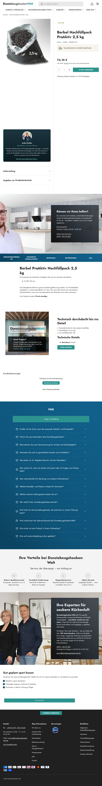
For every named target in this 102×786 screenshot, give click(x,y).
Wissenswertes (36, 752)
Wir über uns (36, 728)
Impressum (83, 734)
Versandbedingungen (87, 738)
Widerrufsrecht (85, 742)
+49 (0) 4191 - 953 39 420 (16, 728)
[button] (97, 4)
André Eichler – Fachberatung (37, 733)
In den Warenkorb (86, 70)
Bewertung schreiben (51, 383)
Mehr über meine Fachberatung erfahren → (27, 159)
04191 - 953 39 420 (64, 236)
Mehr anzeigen (66, 347)
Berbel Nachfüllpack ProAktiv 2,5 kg (19, 15)
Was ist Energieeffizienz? (37, 747)
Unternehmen (36, 738)
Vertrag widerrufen (86, 754)
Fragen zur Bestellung (51, 419)
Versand (66, 63)
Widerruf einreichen (51, 713)
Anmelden (39, 700)
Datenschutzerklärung (87, 750)
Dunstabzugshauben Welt (14, 779)
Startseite (5, 15)
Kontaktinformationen (87, 746)
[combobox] (61, 4)
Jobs (33, 756)
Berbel (59, 42)
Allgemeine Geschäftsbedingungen (87, 729)
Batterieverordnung (38, 742)
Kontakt (34, 760)
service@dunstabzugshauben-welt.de (69, 653)
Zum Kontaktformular (10, 744)
